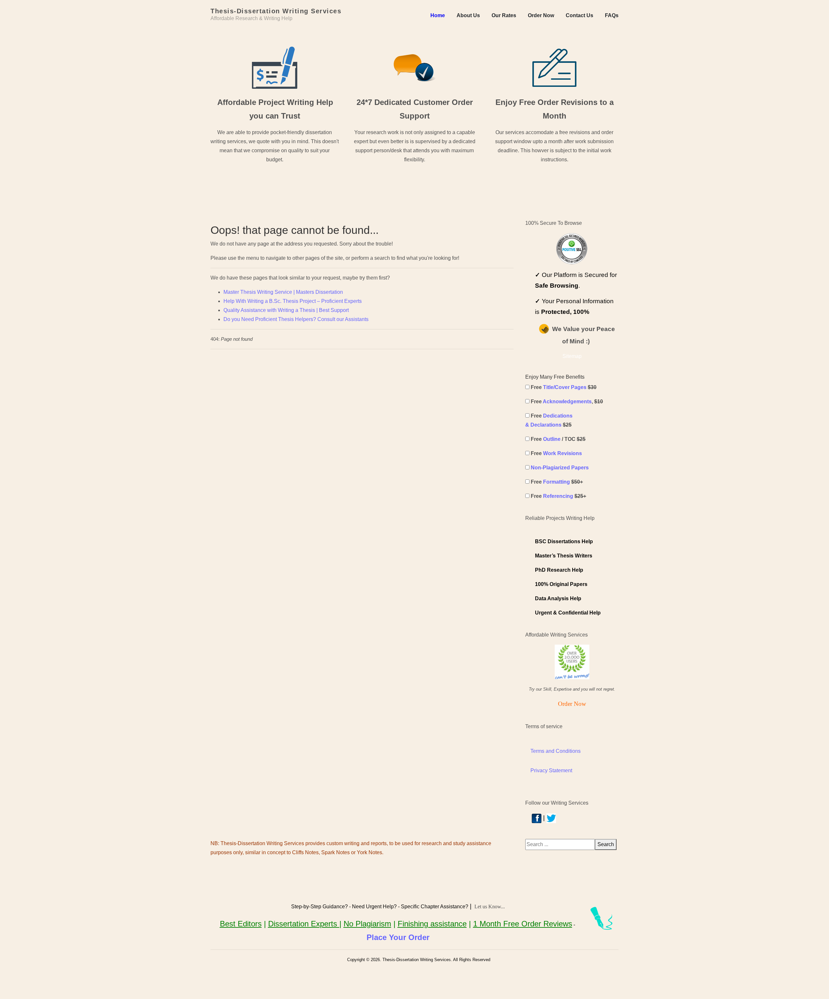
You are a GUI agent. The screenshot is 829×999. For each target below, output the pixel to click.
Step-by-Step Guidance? (319, 906)
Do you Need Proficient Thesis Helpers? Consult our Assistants (296, 319)
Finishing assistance (432, 923)
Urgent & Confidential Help (568, 612)
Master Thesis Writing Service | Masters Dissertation (283, 292)
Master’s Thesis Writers (563, 555)
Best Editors (241, 923)
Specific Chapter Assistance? (434, 906)
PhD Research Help (559, 570)
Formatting (556, 482)
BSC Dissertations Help (564, 541)
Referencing (558, 496)
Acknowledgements (567, 401)
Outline (552, 439)
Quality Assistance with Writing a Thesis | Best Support (286, 310)
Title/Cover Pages (564, 387)
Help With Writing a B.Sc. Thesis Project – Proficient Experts (292, 301)
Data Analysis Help (558, 598)
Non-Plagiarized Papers (560, 467)
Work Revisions (562, 453)
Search (605, 844)
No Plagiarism (367, 923)
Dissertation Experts (303, 923)
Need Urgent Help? (374, 906)
